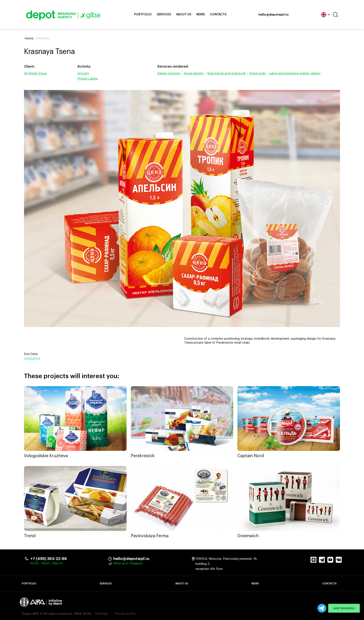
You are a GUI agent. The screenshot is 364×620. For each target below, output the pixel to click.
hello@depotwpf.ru (273, 14)
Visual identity (194, 73)
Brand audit (257, 73)
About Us (183, 14)
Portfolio (143, 14)
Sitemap (101, 613)
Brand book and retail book (226, 73)
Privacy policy (125, 613)
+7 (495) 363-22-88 (48, 559)
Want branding (344, 608)
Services (164, 14)
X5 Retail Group (35, 73)
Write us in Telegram (128, 563)
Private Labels (87, 78)
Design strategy (168, 73)
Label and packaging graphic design (294, 73)
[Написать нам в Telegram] (322, 608)
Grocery (83, 73)
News (200, 14)
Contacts (218, 14)
